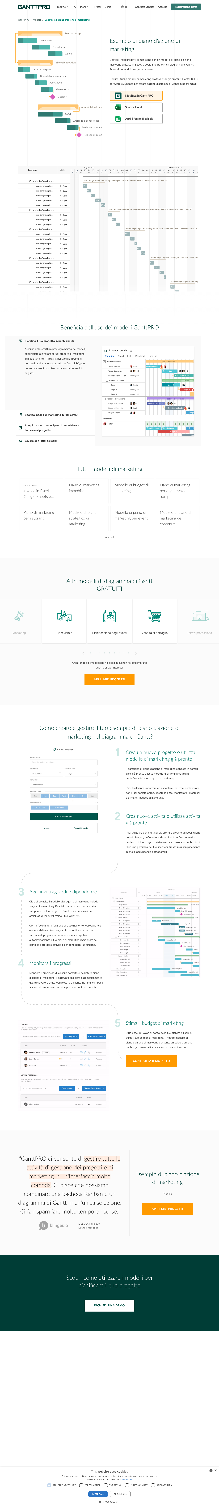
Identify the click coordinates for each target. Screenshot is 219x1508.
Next (136, 653)
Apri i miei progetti (109, 679)
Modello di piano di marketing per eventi (131, 515)
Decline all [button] (120, 1494)
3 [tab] (100, 653)
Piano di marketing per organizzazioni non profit (175, 491)
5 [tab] (109, 653)
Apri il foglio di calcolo (139, 118)
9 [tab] (128, 653)
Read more (127, 1479)
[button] (109, 1502)
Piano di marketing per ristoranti (39, 515)
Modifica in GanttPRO (139, 95)
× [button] (215, 1470)
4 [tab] (104, 653)
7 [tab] (119, 653)
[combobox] (211, 1470)
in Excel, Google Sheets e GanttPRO (37, 492)
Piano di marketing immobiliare (84, 488)
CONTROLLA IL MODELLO (151, 1061)
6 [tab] (114, 653)
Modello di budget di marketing (131, 488)
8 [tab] (124, 653)
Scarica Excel (133, 107)
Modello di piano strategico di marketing (83, 518)
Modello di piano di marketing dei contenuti (175, 518)
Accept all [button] (98, 1494)
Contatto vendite (144, 7)
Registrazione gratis (186, 7)
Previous (82, 653)
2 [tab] (95, 653)
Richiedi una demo (109, 1305)
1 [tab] (90, 653)
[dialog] (109, 1487)
